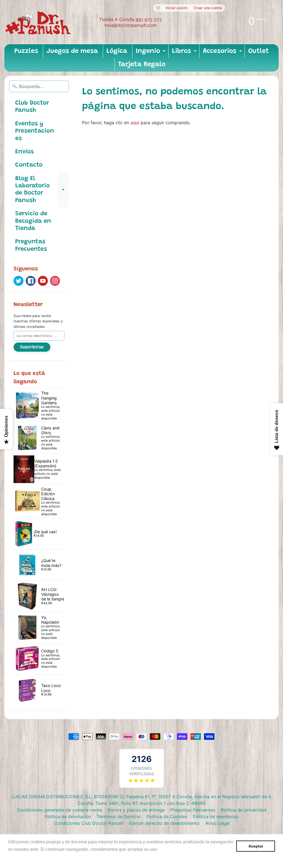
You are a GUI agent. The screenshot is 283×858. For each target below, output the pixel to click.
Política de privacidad (243, 810)
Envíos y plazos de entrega (136, 810)
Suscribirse (32, 347)
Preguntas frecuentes (193, 810)
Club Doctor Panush (32, 106)
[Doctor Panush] (39, 22)
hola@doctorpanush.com (130, 25)
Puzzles (26, 51)
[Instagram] (55, 281)
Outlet (258, 51)
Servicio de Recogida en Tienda (33, 221)
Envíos (24, 152)
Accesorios (223, 53)
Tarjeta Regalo (142, 64)
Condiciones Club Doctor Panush (88, 823)
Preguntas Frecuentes (31, 245)
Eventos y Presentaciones (34, 131)
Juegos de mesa (72, 51)
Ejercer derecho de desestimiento (164, 823)
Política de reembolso (216, 816)
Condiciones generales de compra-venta (59, 810)
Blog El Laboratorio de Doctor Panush (42, 190)
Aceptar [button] (255, 846)
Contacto (29, 165)
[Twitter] (18, 281)
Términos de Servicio (119, 816)
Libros (185, 53)
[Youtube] (43, 281)
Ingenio (151, 53)
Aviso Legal (217, 823)
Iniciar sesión (176, 8)
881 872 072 (149, 20)
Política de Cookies (166, 816)
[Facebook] (31, 281)
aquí (134, 122)
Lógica (116, 51)
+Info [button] (164, 849)
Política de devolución (67, 816)
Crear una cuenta (208, 8)
